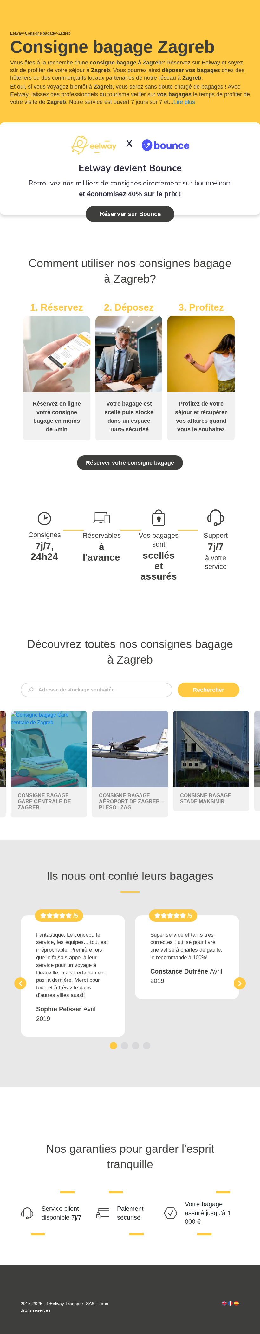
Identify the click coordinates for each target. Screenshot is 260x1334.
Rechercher (208, 690)
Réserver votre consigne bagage (130, 463)
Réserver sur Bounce (130, 214)
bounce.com (213, 183)
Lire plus (184, 102)
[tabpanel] (73, 976)
